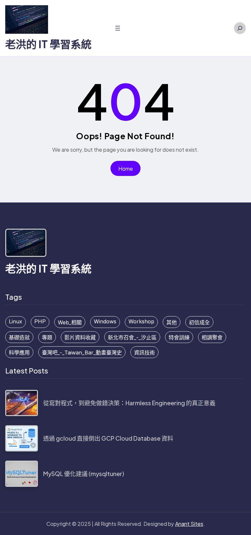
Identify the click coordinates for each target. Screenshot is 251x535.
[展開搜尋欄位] (240, 28)
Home (125, 168)
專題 (47, 337)
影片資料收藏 (80, 337)
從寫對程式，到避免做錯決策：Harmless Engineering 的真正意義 (129, 403)
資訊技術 (144, 352)
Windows (105, 321)
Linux (15, 321)
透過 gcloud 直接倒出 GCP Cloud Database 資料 (108, 438)
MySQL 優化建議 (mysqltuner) (83, 473)
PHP (40, 321)
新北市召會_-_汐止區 (132, 337)
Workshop (141, 321)
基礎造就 (19, 337)
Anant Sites (189, 523)
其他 (171, 322)
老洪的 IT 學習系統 (48, 43)
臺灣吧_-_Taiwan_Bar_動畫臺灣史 (82, 352)
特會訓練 (179, 337)
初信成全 (199, 322)
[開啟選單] (118, 28)
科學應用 (19, 352)
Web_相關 (70, 322)
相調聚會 (212, 337)
